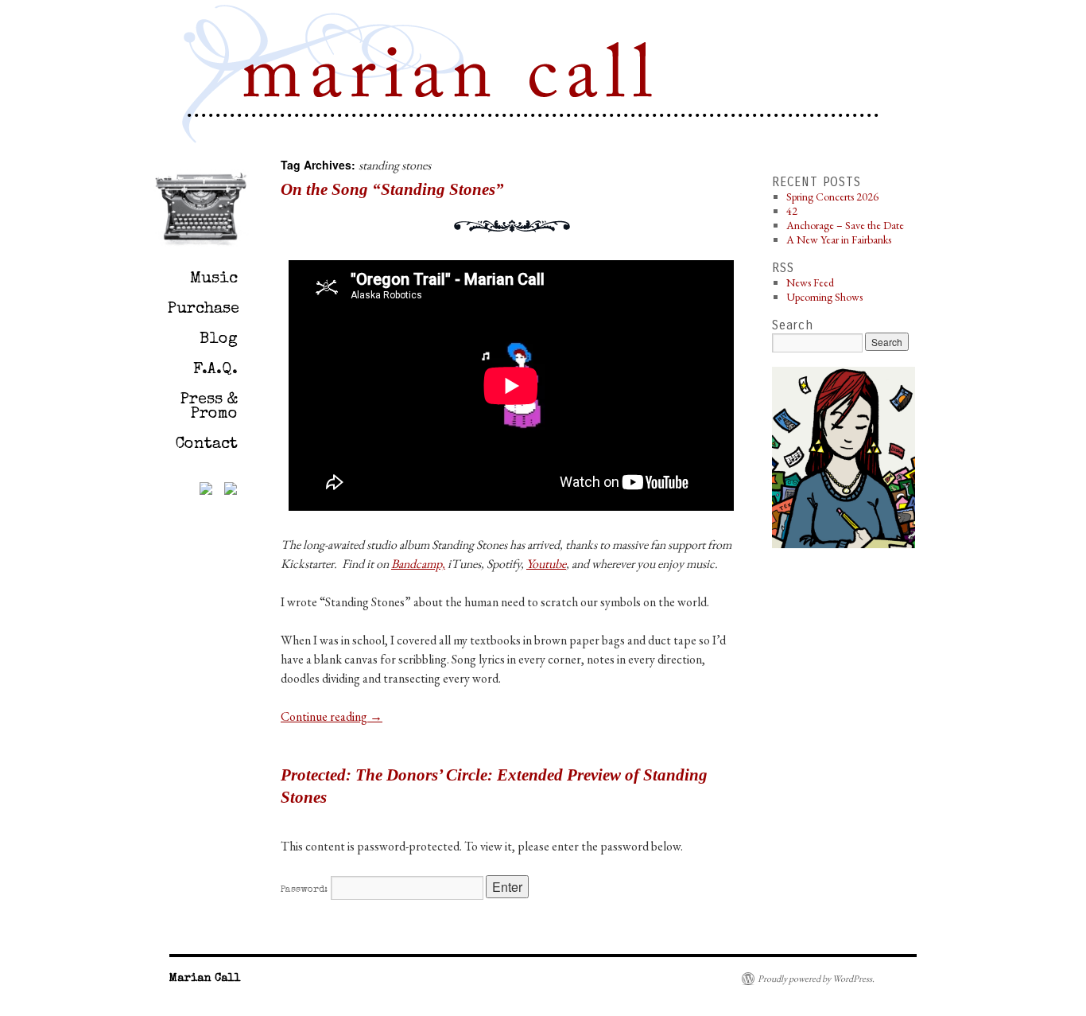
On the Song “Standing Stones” (392, 189)
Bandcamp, (418, 563)
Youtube (546, 563)
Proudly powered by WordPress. (816, 978)
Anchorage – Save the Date (845, 225)
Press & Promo (209, 407)
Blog (219, 340)
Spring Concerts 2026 (832, 196)
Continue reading (331, 716)
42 (791, 211)
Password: (306, 890)
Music (214, 279)
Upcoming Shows (824, 297)
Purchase (203, 309)
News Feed (810, 282)
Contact (207, 445)
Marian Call (451, 77)
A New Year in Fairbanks (838, 239)
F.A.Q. (215, 370)
